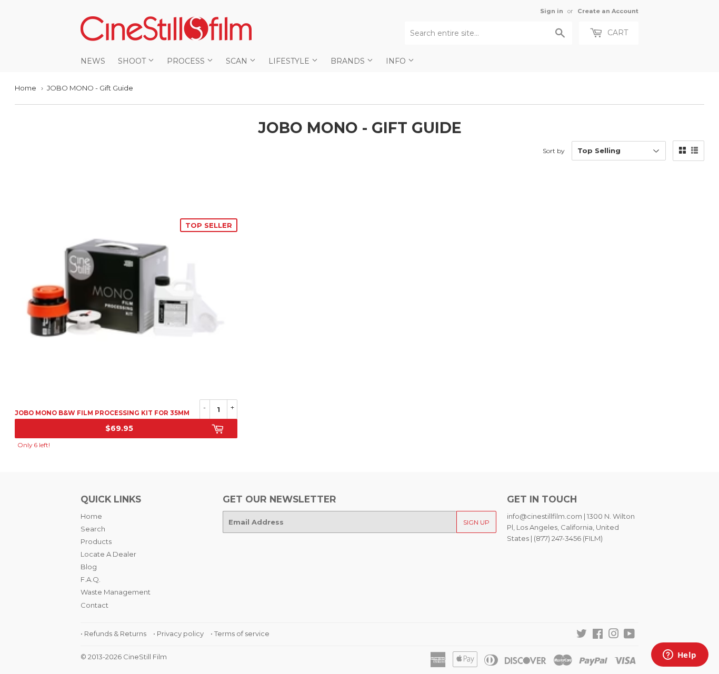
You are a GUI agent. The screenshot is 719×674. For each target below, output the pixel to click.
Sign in (551, 11)
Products (96, 541)
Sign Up (476, 522)
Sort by (554, 151)
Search (93, 529)
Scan (237, 61)
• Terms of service (240, 633)
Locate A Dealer (108, 554)
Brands (349, 61)
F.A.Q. (91, 579)
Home (25, 88)
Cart (616, 32)
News (93, 61)
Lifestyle (290, 61)
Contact (94, 605)
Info (397, 61)
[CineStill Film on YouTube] (629, 635)
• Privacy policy (178, 633)
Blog (89, 566)
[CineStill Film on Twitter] (581, 635)
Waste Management (116, 592)
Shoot (133, 61)
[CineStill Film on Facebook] (597, 635)
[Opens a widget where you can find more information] (679, 655)
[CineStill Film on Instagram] (613, 635)
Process (187, 61)
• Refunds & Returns (113, 633)
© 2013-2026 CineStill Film (124, 656)
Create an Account (607, 11)
